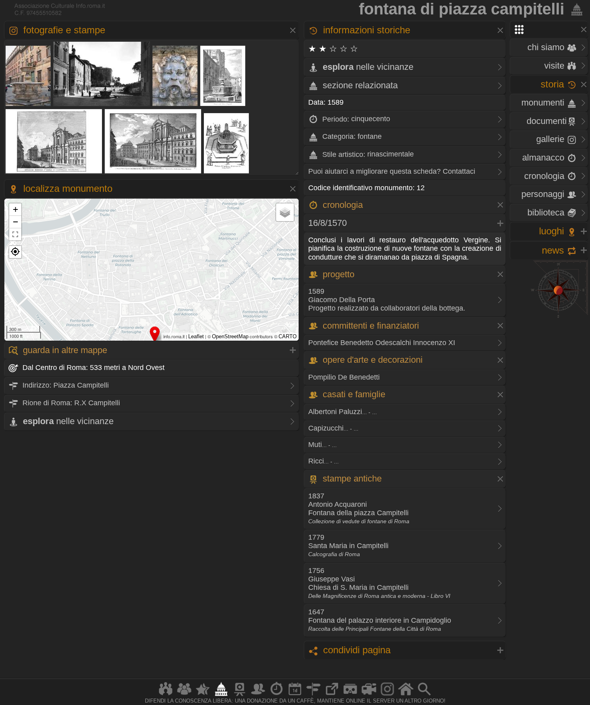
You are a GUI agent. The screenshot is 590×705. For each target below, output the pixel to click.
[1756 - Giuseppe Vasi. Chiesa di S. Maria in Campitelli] (153, 172)
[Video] (369, 695)
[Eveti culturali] (295, 695)
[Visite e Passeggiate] (166, 695)
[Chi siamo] (184, 695)
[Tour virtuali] (350, 695)
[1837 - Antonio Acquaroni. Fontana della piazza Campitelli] (223, 105)
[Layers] (285, 212)
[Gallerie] (387, 695)
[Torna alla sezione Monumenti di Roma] (575, 9)
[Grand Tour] (202, 695)
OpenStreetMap (230, 336)
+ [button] (15, 209)
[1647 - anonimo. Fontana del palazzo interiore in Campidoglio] (226, 172)
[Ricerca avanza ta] (424, 695)
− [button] (15, 222)
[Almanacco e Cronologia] (276, 695)
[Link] (332, 695)
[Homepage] (406, 695)
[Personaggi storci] (258, 695)
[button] (15, 252)
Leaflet (196, 336)
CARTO (288, 336)
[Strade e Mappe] (313, 695)
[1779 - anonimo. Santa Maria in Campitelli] (54, 172)
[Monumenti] (221, 695)
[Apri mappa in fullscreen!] (15, 234)
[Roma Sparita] (239, 695)
